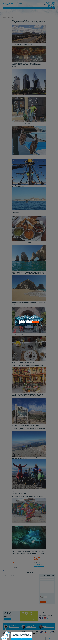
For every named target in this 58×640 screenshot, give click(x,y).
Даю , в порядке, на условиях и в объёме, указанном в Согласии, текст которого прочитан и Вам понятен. (29, 323)
